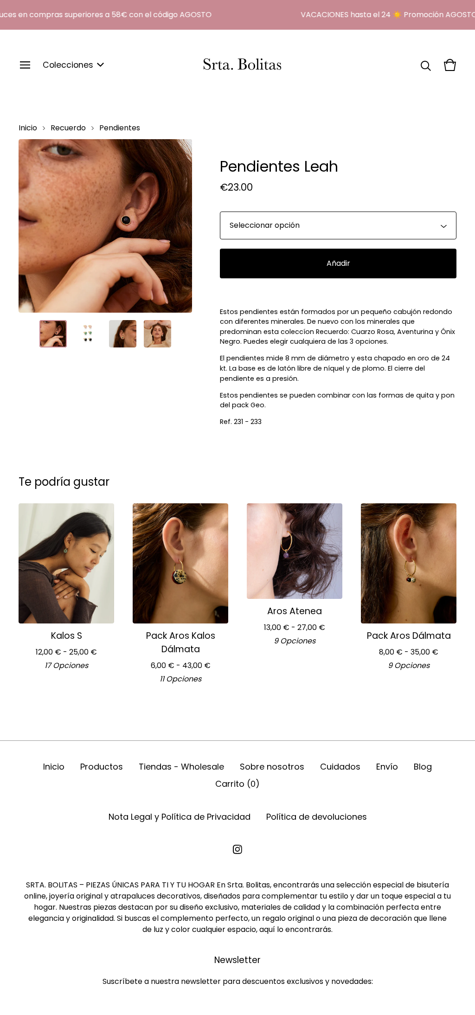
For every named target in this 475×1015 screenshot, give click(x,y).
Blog (423, 766)
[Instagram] (237, 849)
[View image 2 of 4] (88, 333)
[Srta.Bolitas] (242, 65)
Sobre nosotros (272, 766)
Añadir (338, 263)
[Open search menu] (425, 65)
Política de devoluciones (316, 816)
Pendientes (119, 127)
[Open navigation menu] (25, 65)
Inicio (28, 127)
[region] (237, 15)
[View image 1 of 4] (53, 333)
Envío (387, 766)
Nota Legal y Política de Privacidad (179, 816)
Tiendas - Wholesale (181, 766)
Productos (101, 766)
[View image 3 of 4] (122, 333)
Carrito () (237, 784)
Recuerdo (68, 127)
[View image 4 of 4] (157, 333)
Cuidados (340, 766)
